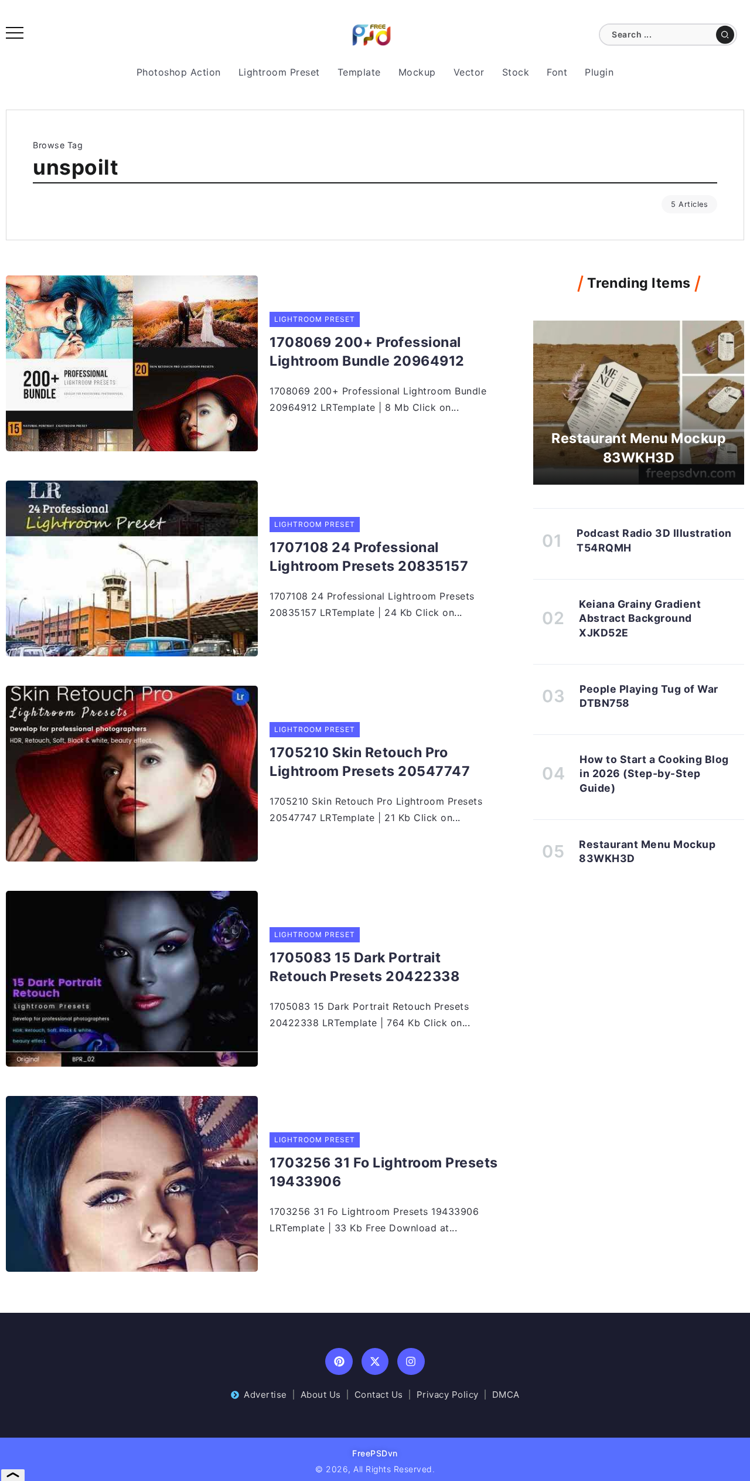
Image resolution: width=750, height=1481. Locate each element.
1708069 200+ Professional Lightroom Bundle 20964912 (367, 351)
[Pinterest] (339, 1362)
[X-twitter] (375, 1362)
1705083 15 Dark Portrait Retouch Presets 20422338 (364, 967)
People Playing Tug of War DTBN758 (648, 696)
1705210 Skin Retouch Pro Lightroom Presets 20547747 (370, 761)
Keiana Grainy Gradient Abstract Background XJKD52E (640, 618)
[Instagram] (411, 1362)
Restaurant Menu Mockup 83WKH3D (638, 447)
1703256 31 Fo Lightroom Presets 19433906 (384, 1172)
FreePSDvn (375, 1453)
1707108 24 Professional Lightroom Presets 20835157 (369, 556)
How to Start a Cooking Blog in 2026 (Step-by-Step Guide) (654, 773)
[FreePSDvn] (371, 34)
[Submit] (725, 34)
